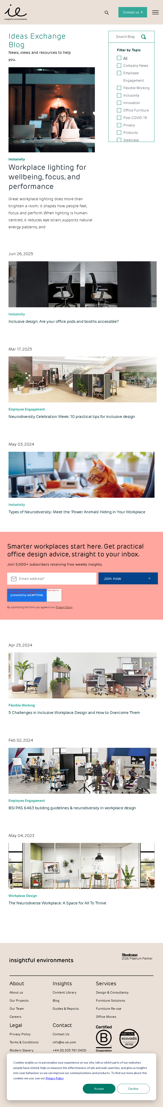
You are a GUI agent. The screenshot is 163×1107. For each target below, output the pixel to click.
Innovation (131, 103)
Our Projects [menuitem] (19, 1000)
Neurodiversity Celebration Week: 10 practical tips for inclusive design (71, 416)
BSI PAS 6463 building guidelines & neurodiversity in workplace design (72, 807)
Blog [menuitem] (56, 1000)
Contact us (131, 12)
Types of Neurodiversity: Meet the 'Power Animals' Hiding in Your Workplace (76, 511)
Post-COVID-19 (135, 118)
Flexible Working (136, 88)
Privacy (129, 125)
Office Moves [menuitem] (106, 1017)
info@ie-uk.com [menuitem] (64, 1042)
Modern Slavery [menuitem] (22, 1050)
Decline (133, 1088)
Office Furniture (136, 110)
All (125, 58)
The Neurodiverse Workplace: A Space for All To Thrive (57, 902)
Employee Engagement (133, 77)
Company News (135, 65)
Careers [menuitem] (15, 1017)
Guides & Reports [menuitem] (66, 1009)
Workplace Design (22, 896)
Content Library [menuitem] (64, 992)
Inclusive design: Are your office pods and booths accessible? (63, 321)
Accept (99, 1088)
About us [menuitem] (16, 992)
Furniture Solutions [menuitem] (110, 1000)
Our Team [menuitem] (17, 1009)
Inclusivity (16, 159)
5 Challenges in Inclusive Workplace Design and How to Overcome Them (74, 712)
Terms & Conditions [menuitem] (24, 1042)
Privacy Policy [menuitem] (20, 1034)
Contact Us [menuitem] (61, 1034)
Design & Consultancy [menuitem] (112, 992)
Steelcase (131, 140)
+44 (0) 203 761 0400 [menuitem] (69, 1050)
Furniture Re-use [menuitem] (108, 1009)
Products (130, 132)
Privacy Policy (54, 1078)
